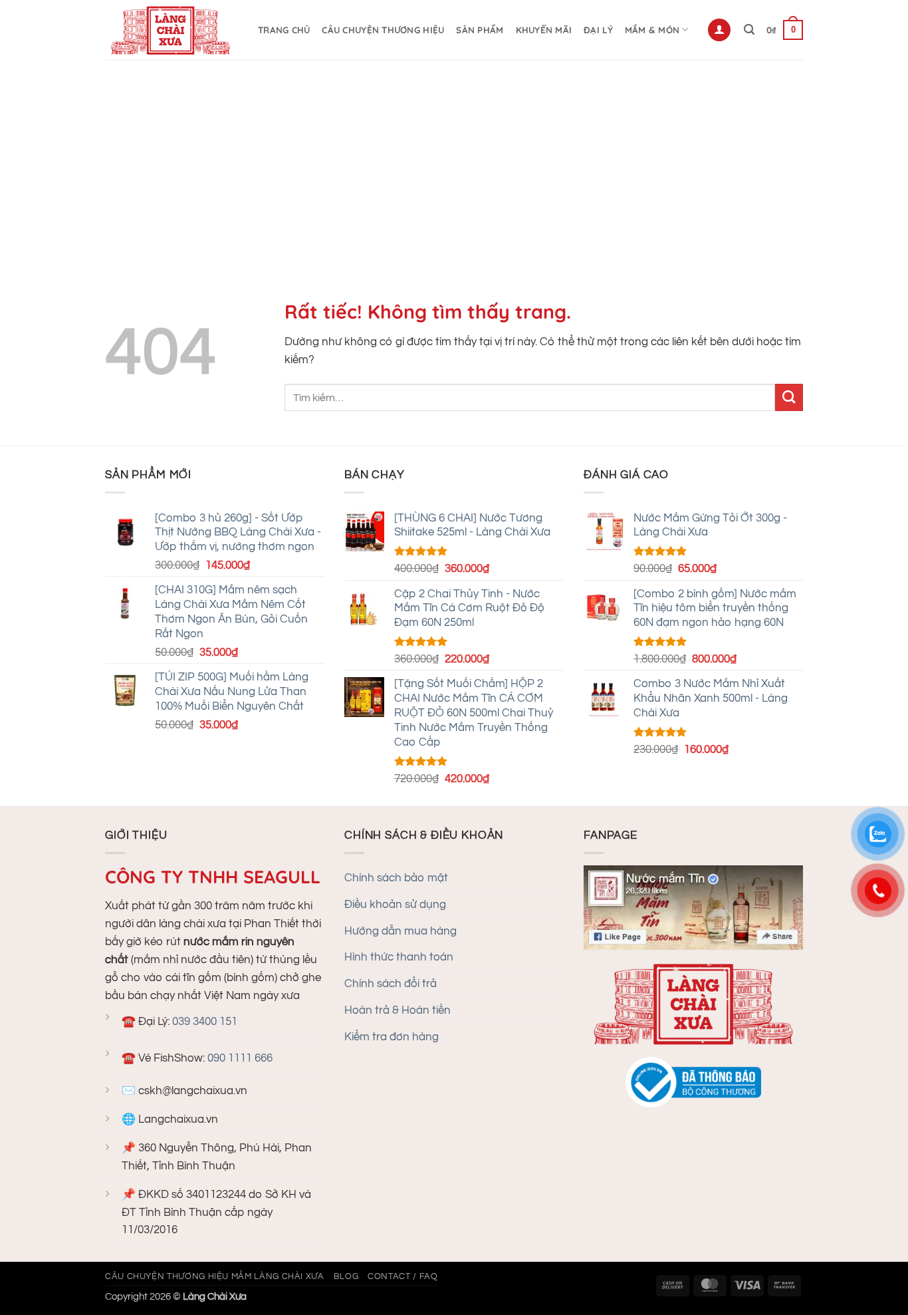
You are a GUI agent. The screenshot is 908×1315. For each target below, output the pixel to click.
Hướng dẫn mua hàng (400, 931)
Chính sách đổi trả (390, 984)
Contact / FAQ (402, 1276)
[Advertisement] (454, 160)
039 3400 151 (204, 1022)
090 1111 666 (240, 1058)
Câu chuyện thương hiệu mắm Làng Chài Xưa (214, 1276)
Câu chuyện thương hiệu (383, 30)
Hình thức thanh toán (398, 957)
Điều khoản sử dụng (395, 905)
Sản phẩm (479, 30)
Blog (346, 1276)
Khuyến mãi (544, 30)
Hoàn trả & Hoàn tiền (397, 1010)
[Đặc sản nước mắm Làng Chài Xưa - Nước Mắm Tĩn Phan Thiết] (171, 30)
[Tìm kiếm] (749, 30)
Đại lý (598, 30)
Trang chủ (284, 30)
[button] (719, 30)
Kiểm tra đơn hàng (391, 1037)
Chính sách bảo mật (396, 878)
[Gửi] (789, 397)
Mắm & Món (652, 30)
